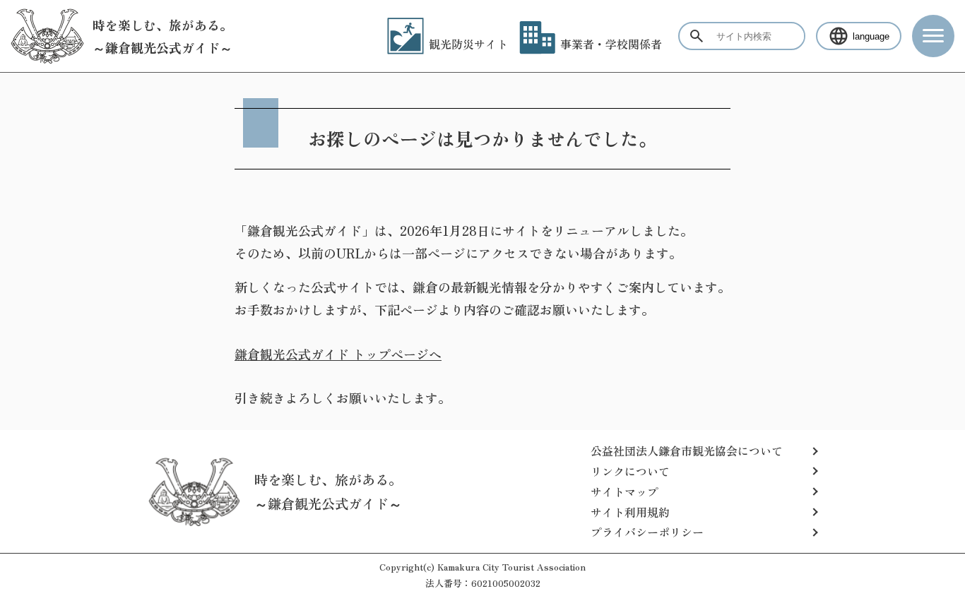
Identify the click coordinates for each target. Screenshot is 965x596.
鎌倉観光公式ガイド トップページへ (338, 354)
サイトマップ (624, 491)
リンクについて (630, 471)
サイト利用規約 (630, 511)
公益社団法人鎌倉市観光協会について (687, 450)
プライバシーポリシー (647, 531)
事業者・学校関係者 (611, 43)
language (871, 36)
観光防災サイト (468, 43)
